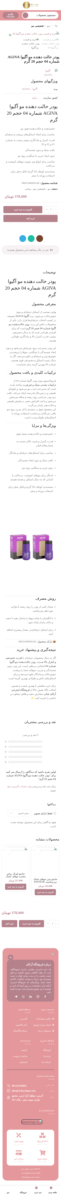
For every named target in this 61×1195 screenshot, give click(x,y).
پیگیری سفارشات (10, 15)
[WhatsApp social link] (31, 238)
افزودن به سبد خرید (23, 209)
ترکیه (34, 97)
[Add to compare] (34, 229)
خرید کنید (30, 218)
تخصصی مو (37, 25)
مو (49, 188)
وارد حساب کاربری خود (19, 786)
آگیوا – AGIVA (29, 89)
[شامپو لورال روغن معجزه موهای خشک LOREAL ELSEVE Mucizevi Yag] (16, 859)
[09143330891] (8, 1085)
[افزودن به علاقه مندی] (27, 229)
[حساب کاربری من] (4, 5)
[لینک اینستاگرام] (39, 238)
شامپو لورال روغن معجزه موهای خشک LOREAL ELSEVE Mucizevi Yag (16, 877)
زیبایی (28, 188)
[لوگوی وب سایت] (30, 4)
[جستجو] (25, 15)
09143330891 (19, 1085)
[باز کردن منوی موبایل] (57, 5)
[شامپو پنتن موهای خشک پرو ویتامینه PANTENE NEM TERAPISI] (45, 862)
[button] (45, 892)
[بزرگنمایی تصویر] (53, 29)
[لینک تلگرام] (22, 238)
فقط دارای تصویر (43, 813)
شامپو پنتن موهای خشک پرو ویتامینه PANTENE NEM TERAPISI (45, 882)
